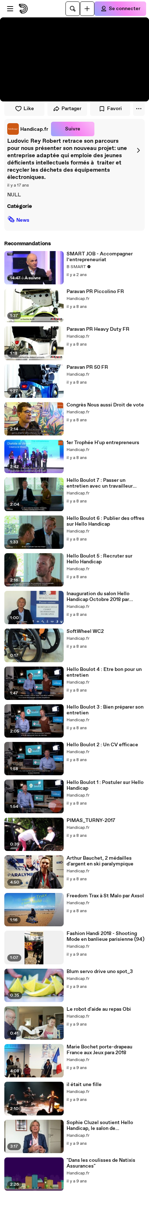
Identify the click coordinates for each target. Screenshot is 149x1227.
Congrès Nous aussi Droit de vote (105, 405)
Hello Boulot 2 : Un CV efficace (102, 745)
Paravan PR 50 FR (87, 367)
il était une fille (84, 1085)
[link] (27, 129)
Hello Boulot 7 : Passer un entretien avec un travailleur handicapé (100, 483)
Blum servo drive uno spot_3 (100, 971)
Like (29, 108)
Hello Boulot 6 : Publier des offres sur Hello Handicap (105, 521)
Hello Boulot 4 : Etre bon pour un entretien (104, 672)
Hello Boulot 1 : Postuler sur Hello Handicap (105, 785)
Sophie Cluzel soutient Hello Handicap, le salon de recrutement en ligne (100, 1125)
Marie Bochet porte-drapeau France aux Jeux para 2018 (99, 1050)
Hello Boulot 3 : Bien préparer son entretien (105, 710)
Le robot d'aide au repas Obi (99, 1009)
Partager (71, 108)
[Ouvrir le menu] (10, 8)
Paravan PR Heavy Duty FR (98, 329)
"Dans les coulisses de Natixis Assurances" (101, 1163)
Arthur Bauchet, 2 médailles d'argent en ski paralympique (100, 861)
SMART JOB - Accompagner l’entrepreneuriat (100, 257)
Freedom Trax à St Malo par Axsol (105, 896)
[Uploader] (87, 8)
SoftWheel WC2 (85, 631)
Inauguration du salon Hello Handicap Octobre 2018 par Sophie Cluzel (98, 596)
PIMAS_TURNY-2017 (91, 820)
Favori (114, 108)
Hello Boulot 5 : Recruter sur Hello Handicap (99, 559)
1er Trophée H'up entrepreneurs (103, 443)
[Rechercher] (72, 8)
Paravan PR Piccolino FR (95, 292)
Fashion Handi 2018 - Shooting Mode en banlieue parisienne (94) (105, 936)
